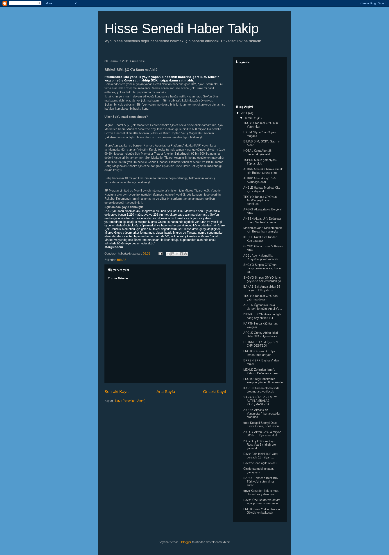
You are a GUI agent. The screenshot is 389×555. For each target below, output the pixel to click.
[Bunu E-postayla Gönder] (168, 254)
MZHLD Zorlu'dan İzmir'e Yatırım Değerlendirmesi (260, 371)
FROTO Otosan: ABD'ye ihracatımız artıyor (259, 353)
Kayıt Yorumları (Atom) (130, 400)
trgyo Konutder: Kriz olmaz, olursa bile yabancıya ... (261, 492)
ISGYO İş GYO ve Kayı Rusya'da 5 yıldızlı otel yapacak (259, 445)
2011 (244, 113)
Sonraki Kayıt (116, 391)
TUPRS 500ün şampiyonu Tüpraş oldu (260, 161)
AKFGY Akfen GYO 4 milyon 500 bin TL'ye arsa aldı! (262, 433)
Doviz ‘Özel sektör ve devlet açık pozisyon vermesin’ (261, 501)
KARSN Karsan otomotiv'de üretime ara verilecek (261, 389)
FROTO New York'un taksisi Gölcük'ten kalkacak (261, 511)
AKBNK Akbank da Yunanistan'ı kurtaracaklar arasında (261, 413)
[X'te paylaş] (177, 254)
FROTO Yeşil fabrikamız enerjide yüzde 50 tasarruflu (263, 380)
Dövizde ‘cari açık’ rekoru (259, 463)
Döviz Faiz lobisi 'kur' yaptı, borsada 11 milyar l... (261, 455)
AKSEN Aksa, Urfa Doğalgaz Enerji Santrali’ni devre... (262, 220)
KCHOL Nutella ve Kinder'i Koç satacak (260, 238)
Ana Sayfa (165, 391)
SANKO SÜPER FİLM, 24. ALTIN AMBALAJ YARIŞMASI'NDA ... (260, 401)
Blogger (186, 542)
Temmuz (250, 118)
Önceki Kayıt (214, 391)
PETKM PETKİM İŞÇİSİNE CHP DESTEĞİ (261, 343)
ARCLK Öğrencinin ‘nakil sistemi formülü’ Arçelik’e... (262, 306)
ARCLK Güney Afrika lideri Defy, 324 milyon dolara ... (262, 334)
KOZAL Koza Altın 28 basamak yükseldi (257, 152)
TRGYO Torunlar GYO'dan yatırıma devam (260, 297)
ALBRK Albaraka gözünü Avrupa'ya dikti (259, 180)
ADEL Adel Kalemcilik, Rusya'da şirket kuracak (260, 257)
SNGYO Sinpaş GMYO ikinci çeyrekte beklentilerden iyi (262, 279)
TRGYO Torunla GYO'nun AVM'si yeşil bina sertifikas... (260, 200)
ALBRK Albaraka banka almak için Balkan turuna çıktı (263, 170)
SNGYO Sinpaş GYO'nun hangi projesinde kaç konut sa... (262, 268)
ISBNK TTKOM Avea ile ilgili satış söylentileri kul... (262, 316)
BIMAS (122, 260)
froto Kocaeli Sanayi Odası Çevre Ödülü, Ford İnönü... (262, 424)
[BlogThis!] (172, 254)
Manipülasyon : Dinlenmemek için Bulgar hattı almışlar (262, 229)
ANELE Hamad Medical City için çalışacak (261, 189)
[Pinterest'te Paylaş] (185, 254)
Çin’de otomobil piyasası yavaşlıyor (259, 470)
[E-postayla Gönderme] (160, 253)
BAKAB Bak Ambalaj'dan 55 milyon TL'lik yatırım (261, 288)
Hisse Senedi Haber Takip (181, 28)
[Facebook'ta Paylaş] (181, 254)
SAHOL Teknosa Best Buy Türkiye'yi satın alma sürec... (260, 481)
